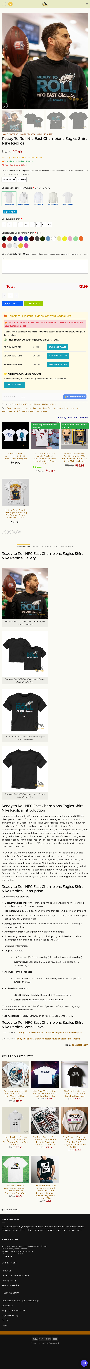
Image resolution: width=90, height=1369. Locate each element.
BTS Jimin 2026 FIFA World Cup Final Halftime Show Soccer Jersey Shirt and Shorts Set (45, 458)
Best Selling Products (22, 134)
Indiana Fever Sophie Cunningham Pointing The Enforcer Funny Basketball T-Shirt (15, 514)
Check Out (33, 303)
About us (6, 1270)
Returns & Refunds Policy (15, 1275)
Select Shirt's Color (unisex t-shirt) (19, 233)
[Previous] (6, 60)
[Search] (10, 4)
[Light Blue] (48, 238)
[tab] (23, 546)
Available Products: (12, 170)
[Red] (4, 245)
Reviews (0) (67, 547)
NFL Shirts (28, 404)
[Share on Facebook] (4, 532)
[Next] (83, 60)
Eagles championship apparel (19, 408)
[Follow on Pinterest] (11, 1256)
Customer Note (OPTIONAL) (16, 254)
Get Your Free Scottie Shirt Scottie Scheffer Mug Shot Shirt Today (74, 1093)
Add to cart (12, 303)
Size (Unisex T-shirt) (12, 219)
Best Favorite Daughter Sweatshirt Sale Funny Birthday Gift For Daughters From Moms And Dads (74, 1142)
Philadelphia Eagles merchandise (33, 411)
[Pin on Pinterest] (18, 532)
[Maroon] (9, 238)
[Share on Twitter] (9, 532)
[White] (53, 238)
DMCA (5, 1320)
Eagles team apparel (73, 408)
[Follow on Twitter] (8, 1256)
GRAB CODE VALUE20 (58, 364)
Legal (5, 1325)
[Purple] (20, 238)
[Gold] (20, 245)
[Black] (4, 238)
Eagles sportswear (56, 408)
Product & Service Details (46, 547)
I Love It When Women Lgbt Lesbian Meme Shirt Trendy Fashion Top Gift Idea (15, 1141)
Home (5, 134)
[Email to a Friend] (14, 532)
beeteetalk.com (80, 1045)
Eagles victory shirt (10, 411)
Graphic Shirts (45, 134)
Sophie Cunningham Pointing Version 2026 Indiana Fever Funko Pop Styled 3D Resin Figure (74, 457)
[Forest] (42, 238)
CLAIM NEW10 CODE (14, 385)
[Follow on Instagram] (6, 1256)
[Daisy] (64, 238)
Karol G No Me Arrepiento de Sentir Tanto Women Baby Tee (15, 456)
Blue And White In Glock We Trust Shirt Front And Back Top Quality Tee (45, 1093)
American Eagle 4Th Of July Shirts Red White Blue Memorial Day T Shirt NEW (15, 1095)
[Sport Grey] (9, 245)
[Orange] (81, 238)
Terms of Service (10, 1285)
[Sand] (59, 238)
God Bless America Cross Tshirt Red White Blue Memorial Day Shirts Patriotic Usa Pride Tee (45, 1141)
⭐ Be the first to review (75, 397)
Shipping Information (13, 1310)
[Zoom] (5, 105)
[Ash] (15, 245)
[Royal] (26, 238)
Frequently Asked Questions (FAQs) (20, 1300)
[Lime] (75, 238)
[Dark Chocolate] (31, 238)
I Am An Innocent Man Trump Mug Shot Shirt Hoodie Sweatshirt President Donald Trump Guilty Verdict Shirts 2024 (45, 1192)
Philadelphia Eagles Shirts (45, 404)
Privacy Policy (9, 1280)
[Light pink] (70, 238)
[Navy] (15, 238)
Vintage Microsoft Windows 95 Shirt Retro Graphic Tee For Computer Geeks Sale (15, 1189)
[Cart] (87, 4)
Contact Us (7, 1305)
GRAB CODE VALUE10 (58, 356)
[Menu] (4, 4)
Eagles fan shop (40, 408)
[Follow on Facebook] (3, 1256)
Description (23, 547)
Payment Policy (10, 1315)
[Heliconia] (26, 245)
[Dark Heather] (37, 238)
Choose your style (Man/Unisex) (18, 188)
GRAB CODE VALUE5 (57, 347)
